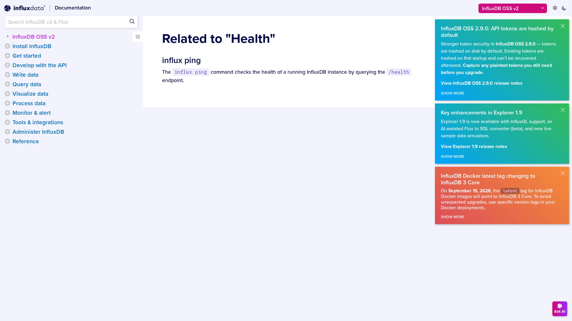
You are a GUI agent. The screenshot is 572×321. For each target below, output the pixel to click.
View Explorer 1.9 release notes (474, 147)
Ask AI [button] (559, 311)
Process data (29, 103)
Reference (26, 141)
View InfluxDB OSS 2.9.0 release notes (481, 83)
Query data (27, 84)
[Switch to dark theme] (563, 8)
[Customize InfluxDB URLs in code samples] (555, 8)
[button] (7, 46)
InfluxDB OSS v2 (34, 36)
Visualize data (30, 93)
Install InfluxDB (32, 46)
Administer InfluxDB (38, 132)
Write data (25, 74)
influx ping (181, 60)
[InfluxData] (24, 8)
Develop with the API (40, 65)
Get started (27, 55)
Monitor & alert (32, 113)
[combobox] (71, 22)
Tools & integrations (38, 122)
